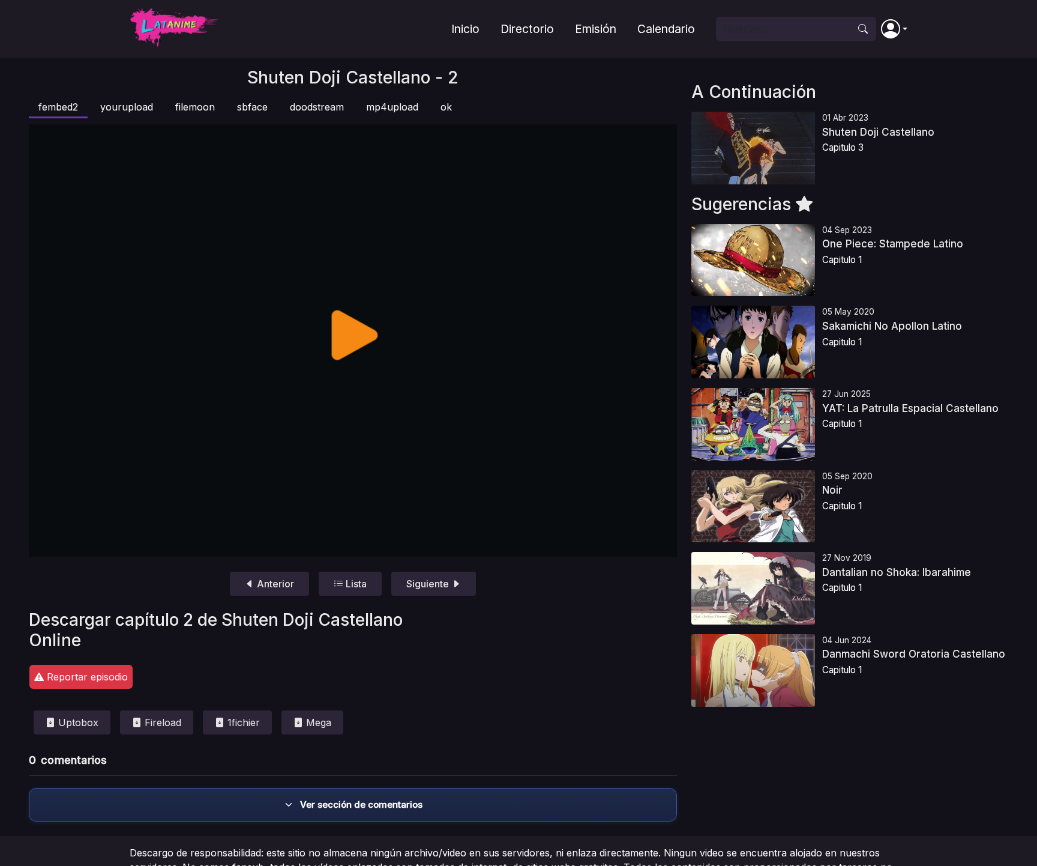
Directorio (527, 29)
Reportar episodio (86, 677)
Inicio (465, 29)
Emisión (595, 29)
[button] (894, 28)
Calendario (666, 29)
